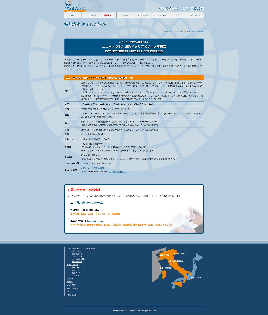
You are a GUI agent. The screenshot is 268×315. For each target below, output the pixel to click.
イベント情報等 (160, 15)
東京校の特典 (77, 262)
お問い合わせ (195, 15)
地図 (177, 15)
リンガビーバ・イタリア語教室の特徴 (81, 248)
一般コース (76, 267)
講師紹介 (125, 15)
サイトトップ (168, 31)
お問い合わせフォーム (88, 202)
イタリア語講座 (90, 15)
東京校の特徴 (77, 254)
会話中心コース (78, 270)
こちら (84, 163)
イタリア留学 (143, 15)
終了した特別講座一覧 (195, 31)
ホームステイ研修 (79, 259)
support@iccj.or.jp (117, 171)
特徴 (73, 15)
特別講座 (180, 31)
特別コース (76, 273)
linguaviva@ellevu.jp (95, 221)
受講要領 (75, 275)
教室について (77, 251)
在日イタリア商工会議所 (92, 168)
